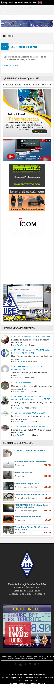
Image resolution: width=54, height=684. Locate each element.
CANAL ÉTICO (42, 659)
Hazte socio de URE (26, 2)
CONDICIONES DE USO (9, 657)
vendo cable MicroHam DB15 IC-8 (30, 494)
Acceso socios (11, 65)
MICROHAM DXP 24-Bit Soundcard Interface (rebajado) (31, 506)
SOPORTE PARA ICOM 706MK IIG (30, 451)
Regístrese (9, 2)
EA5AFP (20, 435)
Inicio (12, 46)
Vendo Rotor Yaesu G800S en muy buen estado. (31, 528)
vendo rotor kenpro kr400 (26, 483)
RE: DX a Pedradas (22, 383)
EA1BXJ (20, 421)
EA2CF (20, 378)
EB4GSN (21, 361)
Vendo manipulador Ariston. (28, 516)
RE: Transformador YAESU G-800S (30, 413)
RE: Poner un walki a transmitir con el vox (32, 336)
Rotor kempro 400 (23, 472)
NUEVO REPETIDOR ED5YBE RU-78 (31, 426)
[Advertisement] (27, 261)
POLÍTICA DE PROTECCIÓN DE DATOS (21, 659)
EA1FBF (20, 391)
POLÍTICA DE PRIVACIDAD (28, 657)
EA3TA (20, 345)
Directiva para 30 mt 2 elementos (30, 462)
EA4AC (20, 408)
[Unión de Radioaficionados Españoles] (27, 23)
